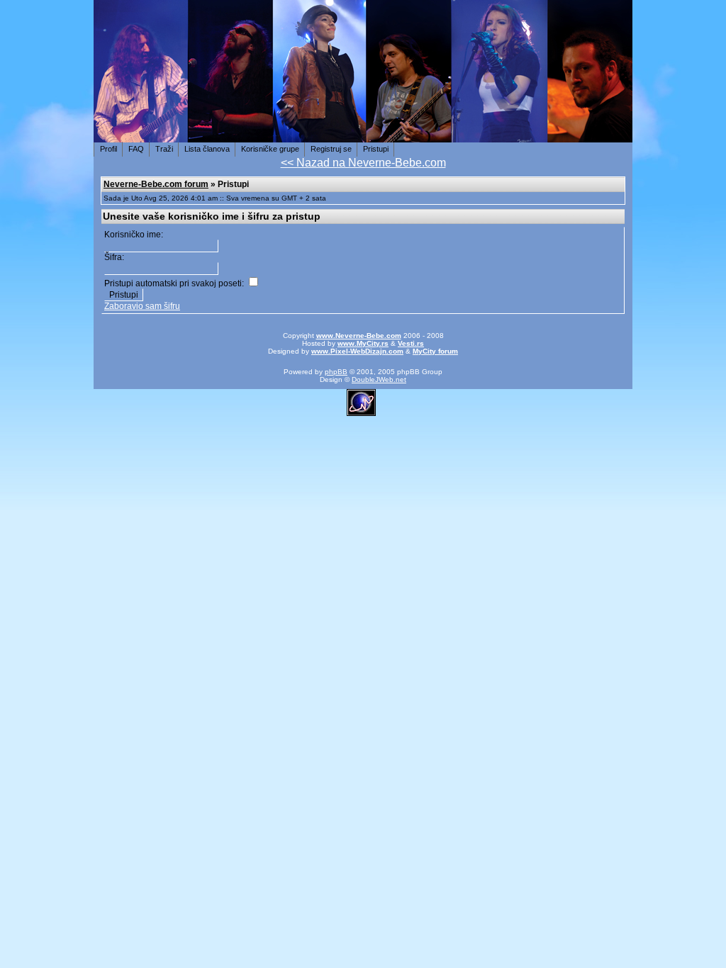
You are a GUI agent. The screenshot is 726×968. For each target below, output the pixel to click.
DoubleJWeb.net (379, 379)
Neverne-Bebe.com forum (156, 184)
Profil (108, 149)
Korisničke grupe (270, 149)
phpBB (336, 372)
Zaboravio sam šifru (142, 306)
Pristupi (376, 149)
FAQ (136, 149)
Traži (164, 149)
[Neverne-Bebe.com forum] (363, 134)
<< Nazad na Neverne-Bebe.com (363, 163)
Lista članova (207, 149)
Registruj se (331, 149)
